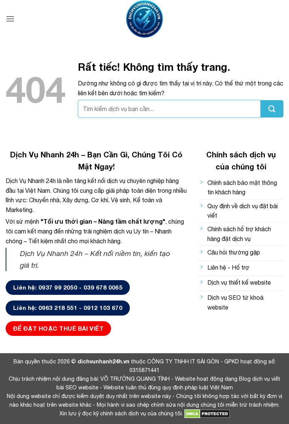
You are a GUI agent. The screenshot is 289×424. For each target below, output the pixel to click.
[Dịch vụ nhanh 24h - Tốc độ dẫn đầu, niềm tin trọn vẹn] (145, 19)
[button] (10, 18)
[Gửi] (271, 109)
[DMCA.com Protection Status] (206, 413)
